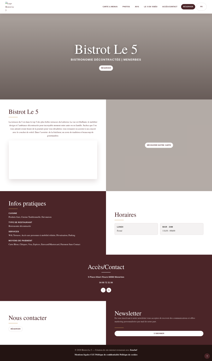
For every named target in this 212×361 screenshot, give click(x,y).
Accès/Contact (170, 7)
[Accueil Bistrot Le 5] (10, 7)
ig (108, 290)
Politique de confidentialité (107, 354)
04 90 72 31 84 (106, 282)
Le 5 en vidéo (150, 7)
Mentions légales (82, 354)
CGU (92, 354)
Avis (137, 7)
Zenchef (133, 349)
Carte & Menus (110, 7)
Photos (126, 7)
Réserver (188, 7)
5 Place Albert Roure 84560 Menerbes (106, 277)
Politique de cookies (129, 354)
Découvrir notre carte (159, 145)
